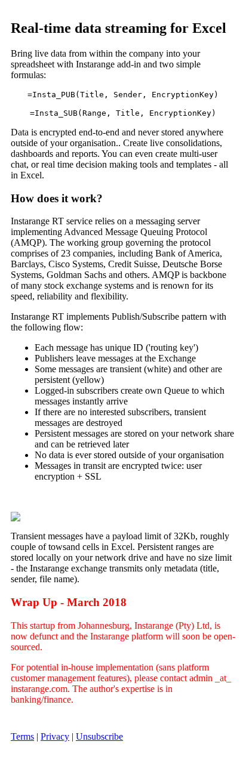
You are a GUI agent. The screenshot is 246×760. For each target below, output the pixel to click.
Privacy (55, 736)
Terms (22, 736)
